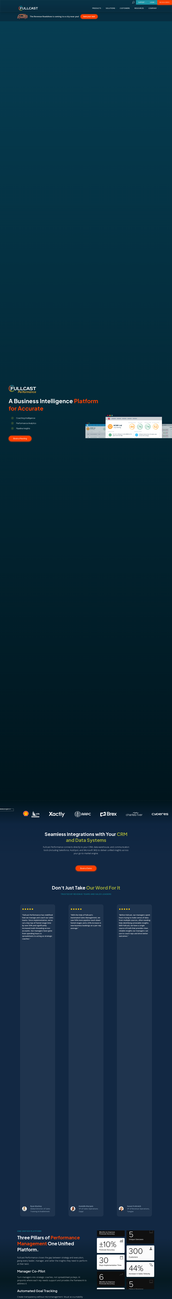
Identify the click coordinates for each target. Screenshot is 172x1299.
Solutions (110, 8)
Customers (125, 8)
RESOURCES (139, 8)
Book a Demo (86, 868)
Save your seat (89, 16)
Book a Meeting (20, 438)
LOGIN (152, 2)
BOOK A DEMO (165, 2)
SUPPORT (141, 2)
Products (96, 8)
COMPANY (152, 8)
